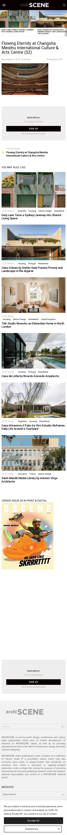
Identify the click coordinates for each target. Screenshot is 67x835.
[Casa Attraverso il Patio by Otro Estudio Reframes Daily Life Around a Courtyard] (33, 400)
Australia (22, 211)
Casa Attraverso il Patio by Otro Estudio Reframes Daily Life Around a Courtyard (33, 427)
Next (65, 23)
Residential (59, 211)
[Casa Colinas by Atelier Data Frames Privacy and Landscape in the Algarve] (33, 242)
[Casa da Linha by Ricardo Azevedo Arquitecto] (33, 351)
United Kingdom (48, 319)
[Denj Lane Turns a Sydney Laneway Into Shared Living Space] (18, 19)
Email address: (33, 117)
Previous (1, 23)
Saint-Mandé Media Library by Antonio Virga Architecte (29, 479)
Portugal (32, 263)
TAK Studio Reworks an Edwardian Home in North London (33, 325)
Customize (31, 829)
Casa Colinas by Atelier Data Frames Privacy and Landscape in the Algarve (32, 269)
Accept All (33, 820)
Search (62, 727)
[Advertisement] (33, 616)
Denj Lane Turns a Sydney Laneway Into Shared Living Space (18, 31)
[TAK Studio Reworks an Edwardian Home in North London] (33, 295)
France (33, 474)
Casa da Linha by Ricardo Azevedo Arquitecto (30, 376)
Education (22, 474)
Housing (32, 211)
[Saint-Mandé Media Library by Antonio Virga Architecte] (33, 453)
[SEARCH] (64, 5)
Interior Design (45, 211)
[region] (33, 817)
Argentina (22, 421)
